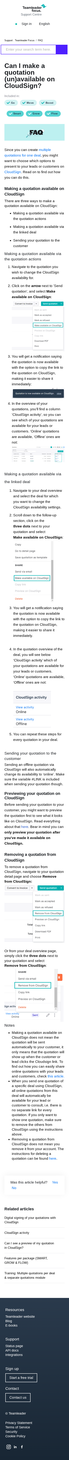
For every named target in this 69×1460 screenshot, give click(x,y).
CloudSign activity (16, 1233)
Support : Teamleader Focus (19, 40)
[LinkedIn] (15, 1447)
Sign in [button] (27, 24)
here (24, 827)
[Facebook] (22, 1447)
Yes (55, 1182)
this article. (56, 1076)
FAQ (40, 40)
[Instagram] (8, 1447)
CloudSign (12, 172)
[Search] (62, 49)
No (14, 1188)
